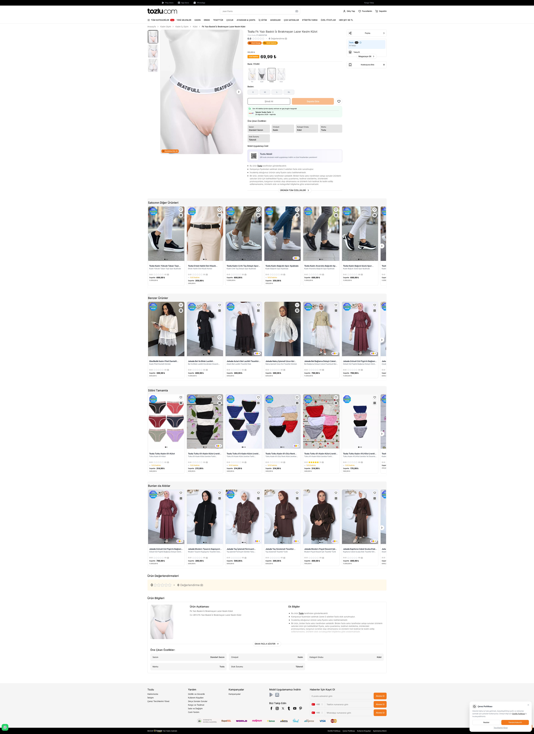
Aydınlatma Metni (380, 731)
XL (289, 92)
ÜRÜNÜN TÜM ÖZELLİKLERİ (293, 190)
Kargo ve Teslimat (196, 705)
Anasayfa (151, 26)
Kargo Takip (369, 3)
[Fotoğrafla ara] (297, 11)
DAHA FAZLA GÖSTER (265, 644)
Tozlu (259, 166)
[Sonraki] (238, 91)
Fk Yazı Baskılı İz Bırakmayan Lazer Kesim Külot (223, 26)
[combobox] (317, 704)
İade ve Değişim (195, 708)
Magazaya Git (365, 56)
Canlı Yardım (193, 712)
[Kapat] (528, 705)
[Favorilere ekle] (181, 209)
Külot (195, 26)
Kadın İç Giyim (181, 26)
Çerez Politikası (349, 731)
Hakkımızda (152, 694)
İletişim (150, 697)
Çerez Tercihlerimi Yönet (158, 701)
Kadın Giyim (165, 26)
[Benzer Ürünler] (181, 215)
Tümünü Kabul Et (515, 722)
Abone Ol (380, 696)
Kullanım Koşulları (195, 697)
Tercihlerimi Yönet (501, 728)
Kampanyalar (235, 694)
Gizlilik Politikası (334, 731)
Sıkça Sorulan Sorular (197, 701)
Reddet (486, 722)
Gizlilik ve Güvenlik (196, 694)
